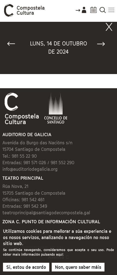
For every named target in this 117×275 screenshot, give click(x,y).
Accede (80, 12)
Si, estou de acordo (26, 267)
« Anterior (13, 45)
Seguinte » (103, 45)
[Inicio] (24, 15)
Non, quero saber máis (78, 267)
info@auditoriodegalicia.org (30, 169)
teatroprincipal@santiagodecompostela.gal (46, 212)
